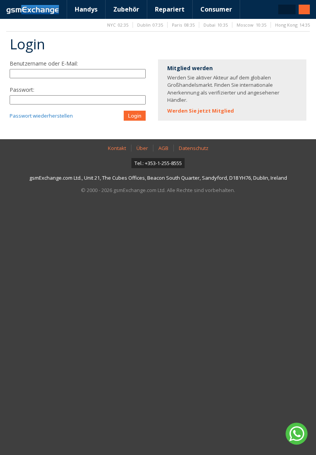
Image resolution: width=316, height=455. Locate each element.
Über (142, 148)
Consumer (216, 9)
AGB (163, 148)
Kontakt (117, 148)
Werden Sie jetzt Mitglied (200, 110)
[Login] (304, 9)
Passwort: (22, 89)
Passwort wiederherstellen (41, 115)
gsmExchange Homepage (32, 9)
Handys (86, 9)
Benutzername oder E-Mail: (44, 63)
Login (134, 116)
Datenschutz (193, 148)
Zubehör (126, 9)
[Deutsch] (287, 9)
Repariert (170, 9)
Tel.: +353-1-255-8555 (158, 163)
